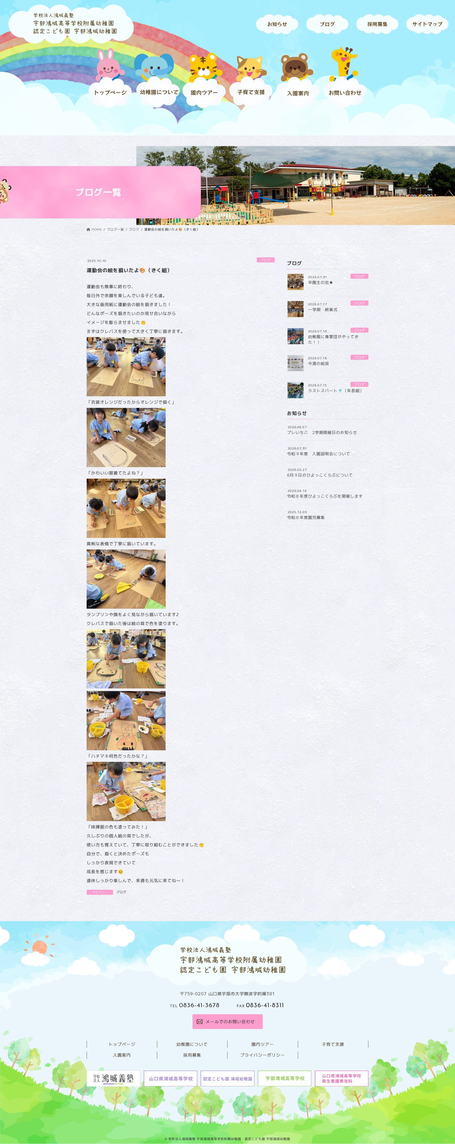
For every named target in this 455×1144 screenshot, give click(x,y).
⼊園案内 (122, 1055)
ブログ (265, 260)
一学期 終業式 (323, 309)
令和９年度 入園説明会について (318, 454)
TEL (195, 1006)
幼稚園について (192, 1044)
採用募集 (192, 1055)
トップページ (121, 1044)
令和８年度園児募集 (306, 517)
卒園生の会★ (320, 282)
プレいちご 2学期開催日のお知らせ (322, 432)
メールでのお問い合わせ (230, 1022)
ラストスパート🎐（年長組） (336, 390)
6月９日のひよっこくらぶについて (320, 475)
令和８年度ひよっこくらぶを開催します (325, 496)
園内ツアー (262, 1044)
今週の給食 (318, 363)
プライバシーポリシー (262, 1055)
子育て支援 (333, 1044)
